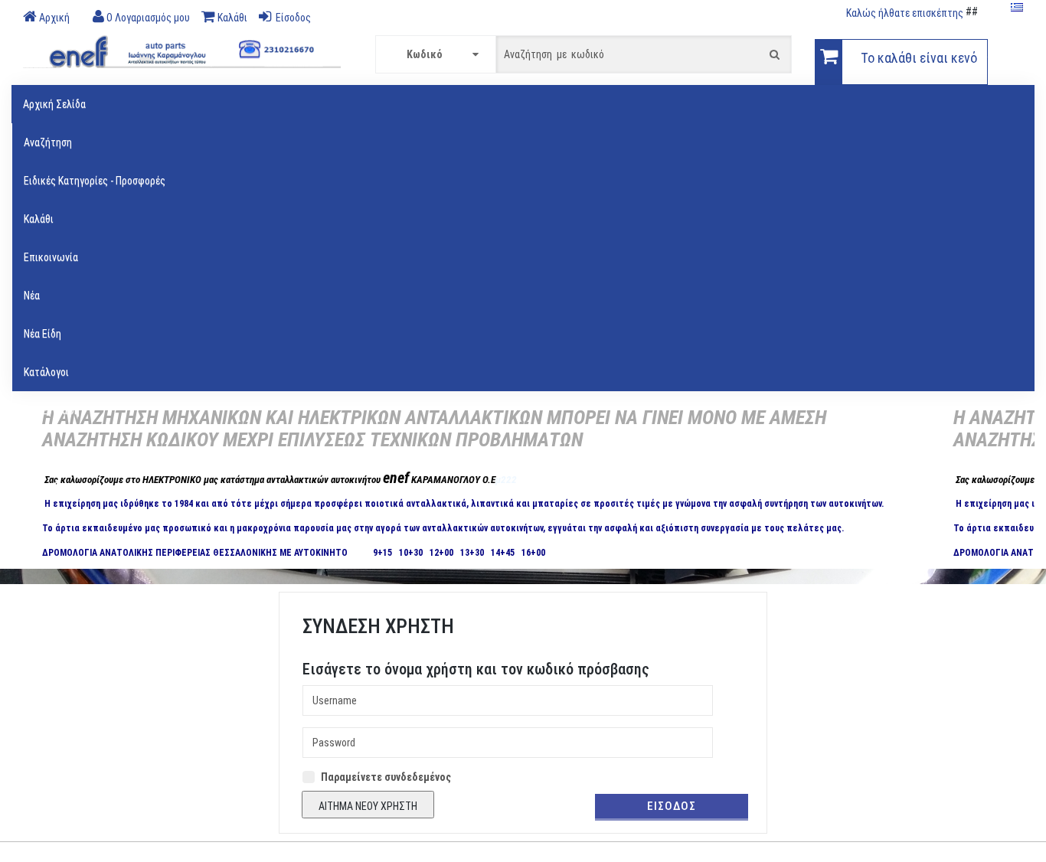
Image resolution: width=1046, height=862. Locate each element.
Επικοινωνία (51, 257)
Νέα (32, 295)
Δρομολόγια (50, 448)
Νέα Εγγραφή (52, 410)
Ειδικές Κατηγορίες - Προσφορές (94, 181)
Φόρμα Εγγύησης (60, 487)
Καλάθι (39, 219)
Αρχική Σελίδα (54, 104)
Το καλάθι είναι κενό (919, 58)
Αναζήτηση (48, 142)
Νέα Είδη (42, 334)
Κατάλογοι (46, 372)
